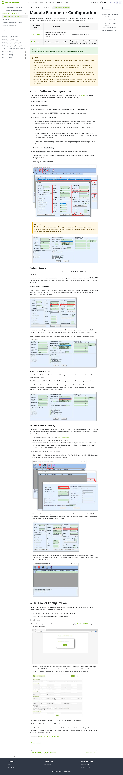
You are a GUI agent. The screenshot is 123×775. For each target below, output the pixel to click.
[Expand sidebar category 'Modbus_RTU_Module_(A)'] (26, 39)
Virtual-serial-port (63, 438)
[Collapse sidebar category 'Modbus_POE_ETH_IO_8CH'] (26, 13)
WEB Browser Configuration (109, 30)
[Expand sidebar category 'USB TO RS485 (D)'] (26, 55)
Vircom (82, 95)
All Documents (33, 2)
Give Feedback (37, 743)
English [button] (95, 2)
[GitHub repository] (101, 2)
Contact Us (84, 767)
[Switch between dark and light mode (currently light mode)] (105, 2)
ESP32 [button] (41, 2)
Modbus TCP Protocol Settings (110, 20)
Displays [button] (60, 2)
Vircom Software (36, 34)
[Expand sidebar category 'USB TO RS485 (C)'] (26, 52)
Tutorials (10, 765)
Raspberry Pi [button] (50, 2)
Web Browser (35, 42)
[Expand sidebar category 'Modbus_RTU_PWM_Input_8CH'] (26, 42)
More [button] (67, 2)
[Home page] (31, 7)
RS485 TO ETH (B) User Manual (49, 736)
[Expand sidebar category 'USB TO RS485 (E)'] (26, 58)
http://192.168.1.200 (82, 624)
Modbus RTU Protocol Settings (110, 24)
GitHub (10, 767)
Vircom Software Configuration (110, 14)
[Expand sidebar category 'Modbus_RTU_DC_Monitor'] (26, 36)
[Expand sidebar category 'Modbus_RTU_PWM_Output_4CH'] (26, 45)
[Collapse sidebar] (14, 756)
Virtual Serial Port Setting (110, 27)
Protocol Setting (108, 17)
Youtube (47, 765)
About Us (84, 765)
